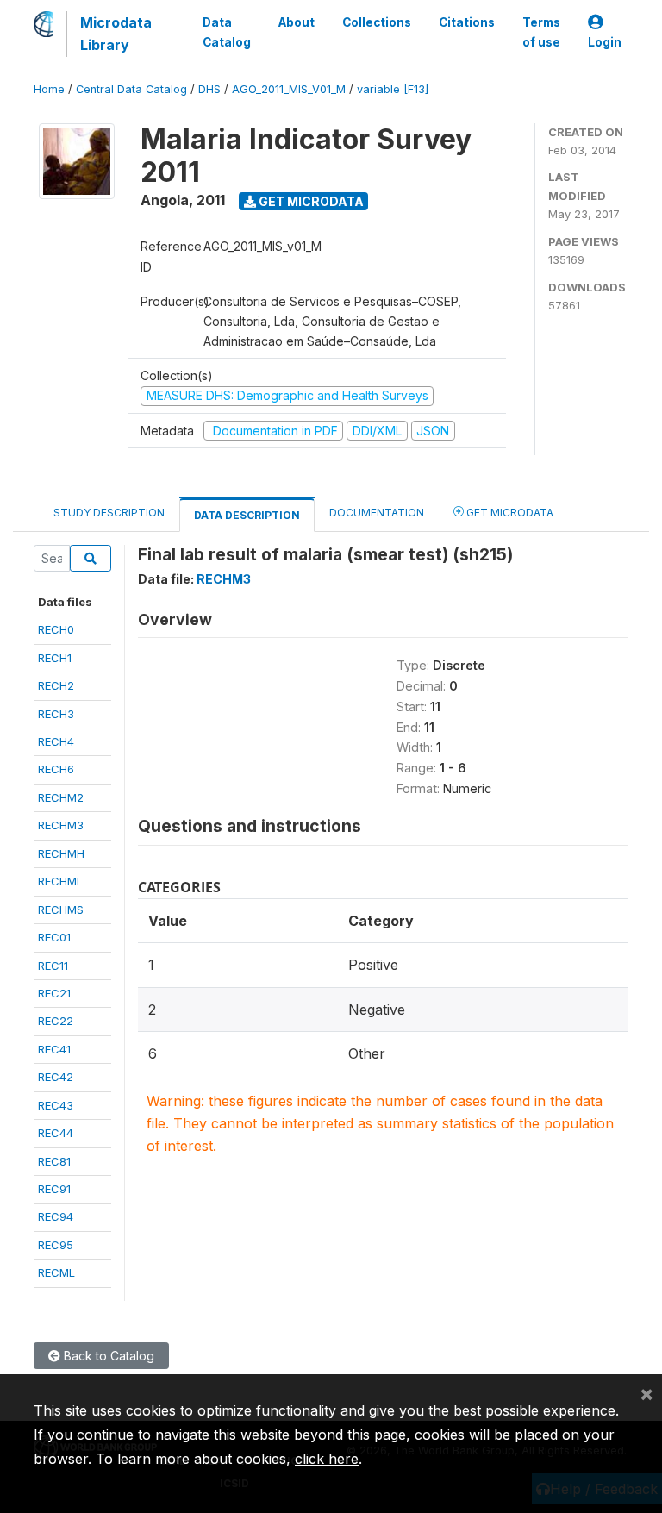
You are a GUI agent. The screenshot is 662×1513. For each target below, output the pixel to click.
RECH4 (56, 741)
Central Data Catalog (131, 89)
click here (327, 1458)
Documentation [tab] (376, 512)
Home (49, 89)
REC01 (54, 937)
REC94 (55, 1216)
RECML (56, 1272)
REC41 (54, 1049)
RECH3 (56, 714)
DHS (209, 89)
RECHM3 (61, 825)
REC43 (55, 1105)
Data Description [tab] (247, 515)
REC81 (54, 1161)
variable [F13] (392, 89)
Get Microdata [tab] (508, 512)
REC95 (55, 1245)
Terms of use (541, 32)
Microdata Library (116, 33)
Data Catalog (227, 32)
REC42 (55, 1077)
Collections (376, 22)
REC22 (55, 1021)
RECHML (60, 881)
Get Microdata (310, 201)
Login (604, 42)
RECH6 (56, 769)
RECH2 (56, 685)
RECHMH (61, 853)
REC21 (54, 993)
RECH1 (55, 658)
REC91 (54, 1189)
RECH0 (56, 629)
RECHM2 (61, 797)
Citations (467, 22)
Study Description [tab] (109, 512)
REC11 (53, 965)
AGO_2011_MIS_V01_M (289, 89)
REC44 (55, 1133)
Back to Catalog (107, 1355)
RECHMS (61, 909)
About (296, 22)
